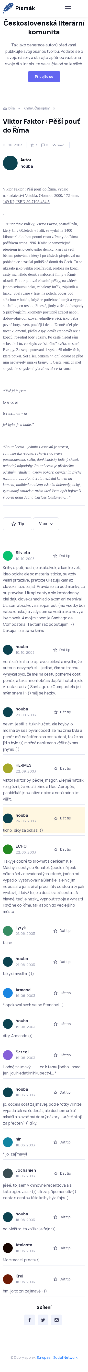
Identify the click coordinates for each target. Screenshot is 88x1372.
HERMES (24, 765)
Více (43, 523)
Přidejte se (44, 76)
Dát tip (64, 555)
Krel (19, 1276)
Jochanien (26, 1170)
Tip (21, 523)
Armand (23, 989)
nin (19, 1139)
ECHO (21, 846)
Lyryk (21, 927)
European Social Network (57, 1357)
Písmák (25, 8)
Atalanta (24, 1245)
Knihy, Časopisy (36, 108)
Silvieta (23, 552)
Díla (11, 108)
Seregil (22, 1052)
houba (27, 166)
